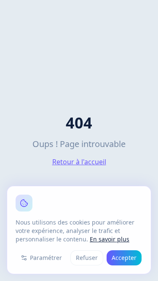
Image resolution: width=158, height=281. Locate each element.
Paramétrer (46, 258)
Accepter (124, 258)
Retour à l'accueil (79, 161)
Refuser (87, 258)
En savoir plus (109, 239)
